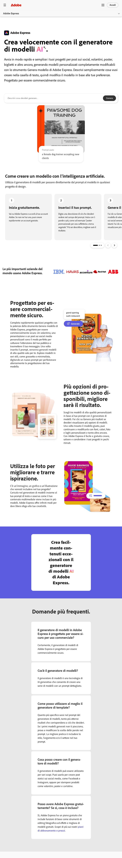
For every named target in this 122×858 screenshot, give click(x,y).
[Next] (114, 245)
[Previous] (108, 245)
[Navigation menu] (5, 5)
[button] (102, 5)
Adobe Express (11, 13)
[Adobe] (16, 5)
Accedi (113, 5)
